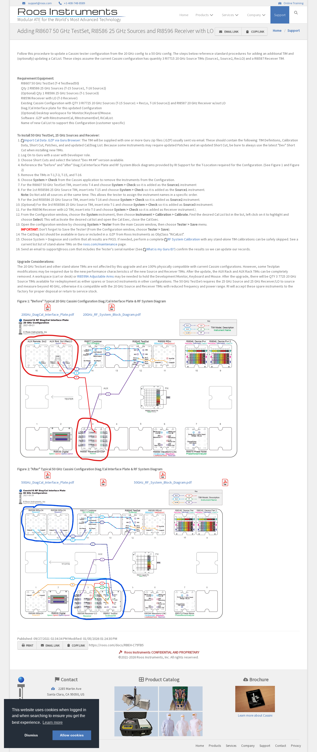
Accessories (136, 724)
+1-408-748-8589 (74, 3)
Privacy (296, 746)
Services (228, 15)
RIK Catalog (181, 698)
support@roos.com (40, 3)
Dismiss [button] (31, 735)
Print (29, 645)
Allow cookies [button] (72, 735)
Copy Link (257, 31)
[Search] (296, 10)
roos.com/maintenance (100, 244)
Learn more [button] (53, 722)
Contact (280, 746)
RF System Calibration (183, 239)
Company (254, 15)
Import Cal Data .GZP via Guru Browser (52, 140)
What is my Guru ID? (160, 249)
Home (184, 15)
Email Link (230, 31)
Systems (136, 698)
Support (280, 15)
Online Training (293, 3)
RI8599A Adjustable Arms (95, 276)
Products (202, 15)
